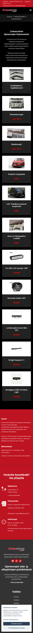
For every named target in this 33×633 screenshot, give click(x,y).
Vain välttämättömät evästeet (16, 628)
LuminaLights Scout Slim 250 (16, 329)
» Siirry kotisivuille (16, 582)
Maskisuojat (16, 144)
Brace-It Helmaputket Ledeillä (16, 237)
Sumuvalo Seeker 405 (16, 298)
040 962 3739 (7, 3)
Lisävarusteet (15, 19)
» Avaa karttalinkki (14, 495)
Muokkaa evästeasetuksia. (10, 619)
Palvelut (16, 600)
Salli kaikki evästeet (16, 623)
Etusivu (9, 17)
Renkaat (16, 603)
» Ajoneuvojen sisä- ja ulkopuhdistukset (14, 5)
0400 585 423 (18, 1)
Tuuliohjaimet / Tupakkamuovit (16, 87)
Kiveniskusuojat (16, 114)
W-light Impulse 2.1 (16, 360)
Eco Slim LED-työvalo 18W (16, 268)
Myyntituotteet (20, 17)
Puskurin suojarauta (16, 174)
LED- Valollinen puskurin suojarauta (16, 205)
